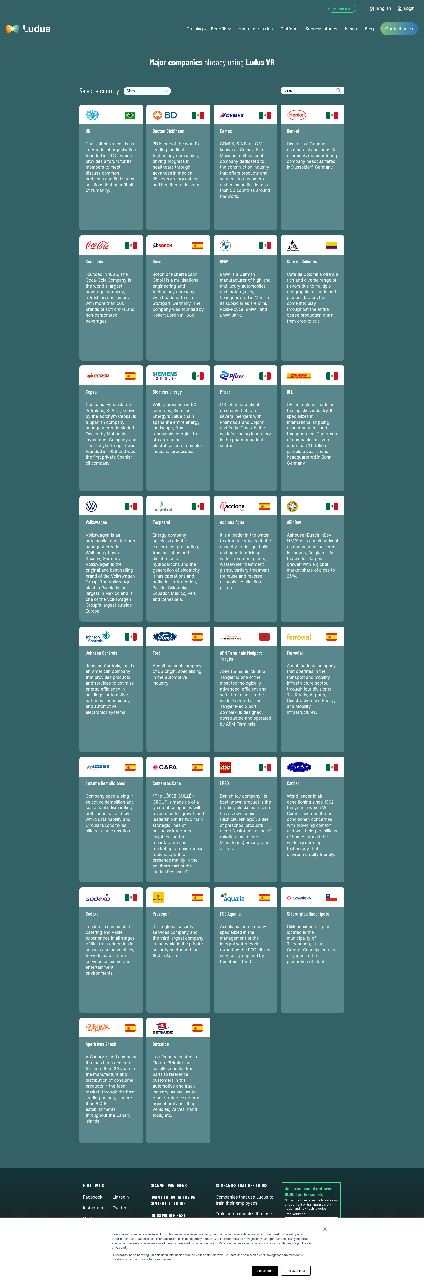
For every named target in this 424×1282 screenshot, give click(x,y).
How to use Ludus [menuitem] (254, 28)
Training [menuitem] (195, 28)
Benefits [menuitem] (219, 28)
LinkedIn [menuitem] (121, 1197)
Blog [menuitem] (369, 28)
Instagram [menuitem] (93, 1208)
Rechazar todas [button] (295, 1271)
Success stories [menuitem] (321, 28)
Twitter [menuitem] (119, 1208)
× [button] (325, 1227)
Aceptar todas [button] (265, 1271)
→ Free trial (342, 9)
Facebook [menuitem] (92, 1197)
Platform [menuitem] (289, 28)
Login (409, 8)
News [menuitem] (351, 28)
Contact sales (399, 28)
